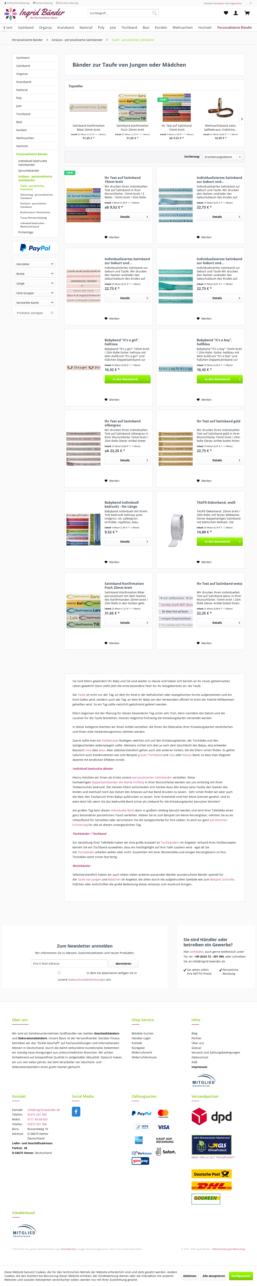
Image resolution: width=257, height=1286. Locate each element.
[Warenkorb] (249, 13)
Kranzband (23, 82)
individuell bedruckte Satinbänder (32, 163)
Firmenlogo (25, 232)
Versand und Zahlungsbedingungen (216, 1052)
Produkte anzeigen (30, 313)
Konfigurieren (241, 1276)
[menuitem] (123, 15)
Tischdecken (86, 852)
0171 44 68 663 (38, 1119)
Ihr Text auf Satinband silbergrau (123, 423)
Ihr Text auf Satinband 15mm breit (177, 127)
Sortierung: (192, 156)
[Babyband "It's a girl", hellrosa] (83, 367)
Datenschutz (200, 1057)
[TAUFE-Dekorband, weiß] (176, 530)
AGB (194, 1062)
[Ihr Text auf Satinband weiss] (176, 611)
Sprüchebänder (28, 170)
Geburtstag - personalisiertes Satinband (36, 196)
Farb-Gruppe (25, 293)
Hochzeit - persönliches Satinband (33, 205)
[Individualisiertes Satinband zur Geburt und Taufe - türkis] (176, 286)
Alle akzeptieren (214, 1276)
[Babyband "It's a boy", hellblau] (176, 367)
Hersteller (23, 264)
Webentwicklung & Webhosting (228, 1248)
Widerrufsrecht (142, 1052)
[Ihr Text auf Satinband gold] (176, 448)
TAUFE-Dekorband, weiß (216, 502)
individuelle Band (122, 810)
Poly (19, 98)
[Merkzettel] (226, 13)
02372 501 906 (37, 1124)
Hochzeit (22, 146)
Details (125, 217)
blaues (187, 755)
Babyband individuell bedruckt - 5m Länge (122, 504)
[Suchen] (154, 13)
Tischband (23, 114)
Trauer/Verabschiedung (33, 217)
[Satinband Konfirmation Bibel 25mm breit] (88, 108)
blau (102, 750)
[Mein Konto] (236, 13)
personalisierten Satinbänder (152, 777)
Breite (20, 274)
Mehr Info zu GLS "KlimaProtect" (213, 1157)
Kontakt (137, 1043)
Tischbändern (170, 842)
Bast (19, 122)
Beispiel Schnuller (222, 879)
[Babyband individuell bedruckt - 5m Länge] (83, 530)
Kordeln (21, 130)
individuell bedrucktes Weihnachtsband (32, 224)
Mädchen (114, 879)
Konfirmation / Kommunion (35, 212)
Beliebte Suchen (143, 1033)
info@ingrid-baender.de (44, 1110)
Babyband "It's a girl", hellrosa (122, 342)
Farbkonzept (110, 740)
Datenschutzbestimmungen (87, 979)
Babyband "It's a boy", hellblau (214, 342)
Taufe (81, 695)
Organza (22, 74)
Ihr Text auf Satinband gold (218, 421)
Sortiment (23, 58)
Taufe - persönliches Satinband (32, 187)
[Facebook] (251, 3)
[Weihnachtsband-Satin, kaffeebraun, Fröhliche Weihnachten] (221, 108)
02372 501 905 (37, 1114)
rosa (88, 750)
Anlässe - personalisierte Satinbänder (35, 178)
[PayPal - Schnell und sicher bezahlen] (35, 248)
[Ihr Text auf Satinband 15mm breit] (177, 108)
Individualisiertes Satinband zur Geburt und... (219, 180)
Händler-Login (141, 1038)
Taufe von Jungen (89, 879)
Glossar (197, 1048)
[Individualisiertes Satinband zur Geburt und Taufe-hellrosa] (83, 286)
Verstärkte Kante (27, 303)
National (22, 90)
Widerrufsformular (144, 1057)
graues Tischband (150, 755)
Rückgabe (138, 1048)
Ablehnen (189, 1276)
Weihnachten (25, 138)
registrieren (236, 3)
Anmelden (219, 3)
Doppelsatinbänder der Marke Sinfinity (118, 782)
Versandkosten (68, 1248)
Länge (20, 283)
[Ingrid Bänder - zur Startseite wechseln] (34, 14)
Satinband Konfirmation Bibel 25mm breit (88, 127)
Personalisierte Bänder (32, 154)
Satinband (23, 66)
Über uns (198, 1043)
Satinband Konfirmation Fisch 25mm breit (132, 127)
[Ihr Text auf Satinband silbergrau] (83, 448)
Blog (194, 1033)
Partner (197, 1038)
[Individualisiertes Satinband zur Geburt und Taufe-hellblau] (176, 205)
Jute (18, 106)
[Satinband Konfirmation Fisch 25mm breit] (133, 108)
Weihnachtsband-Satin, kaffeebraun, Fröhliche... (220, 127)
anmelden (197, 952)
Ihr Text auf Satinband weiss (219, 584)
